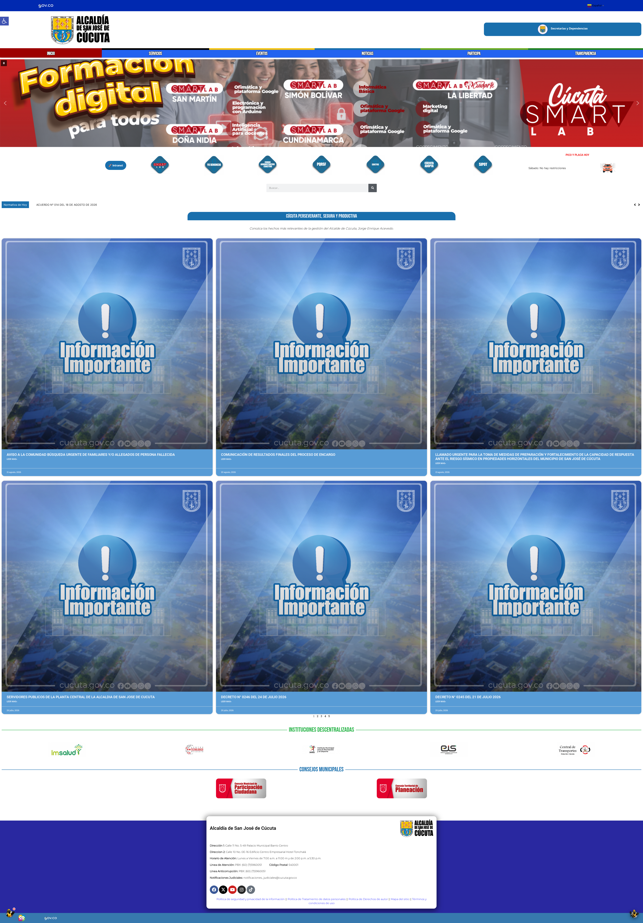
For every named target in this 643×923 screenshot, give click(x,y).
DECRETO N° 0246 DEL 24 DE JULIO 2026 (253, 697)
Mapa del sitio (400, 899)
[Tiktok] (251, 890)
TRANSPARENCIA (585, 53)
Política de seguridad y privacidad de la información (251, 899)
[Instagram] (241, 890)
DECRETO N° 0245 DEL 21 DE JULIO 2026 (468, 697)
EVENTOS (262, 53)
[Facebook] (214, 890)
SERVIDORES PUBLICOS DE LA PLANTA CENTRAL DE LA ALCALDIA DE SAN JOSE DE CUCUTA (81, 697)
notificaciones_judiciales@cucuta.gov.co (270, 877)
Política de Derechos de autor (368, 899)
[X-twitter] (223, 890)
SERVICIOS (155, 53)
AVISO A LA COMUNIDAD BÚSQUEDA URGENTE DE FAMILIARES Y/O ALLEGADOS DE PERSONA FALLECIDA (91, 455)
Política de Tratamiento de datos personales (317, 899)
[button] (4, 21)
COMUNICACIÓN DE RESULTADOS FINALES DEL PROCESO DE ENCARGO (278, 455)
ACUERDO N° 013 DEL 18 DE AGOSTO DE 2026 (62, 204)
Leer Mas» (12, 459)
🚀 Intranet (116, 165)
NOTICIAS (367, 53)
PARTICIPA (474, 53)
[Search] (372, 188)
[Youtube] (232, 890)
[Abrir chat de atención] (10, 913)
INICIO (51, 53)
